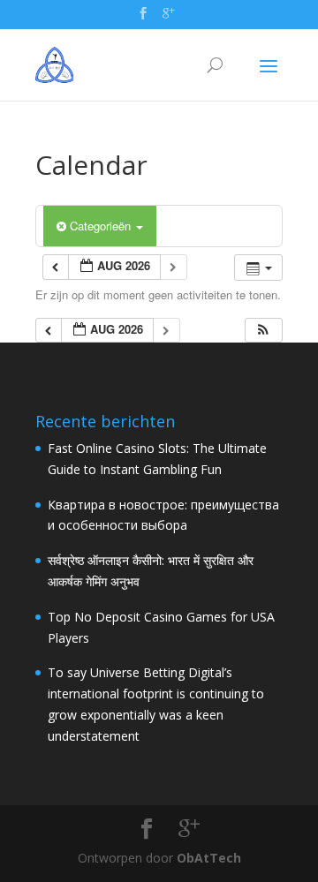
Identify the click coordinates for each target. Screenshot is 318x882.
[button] (263, 331)
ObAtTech (209, 857)
